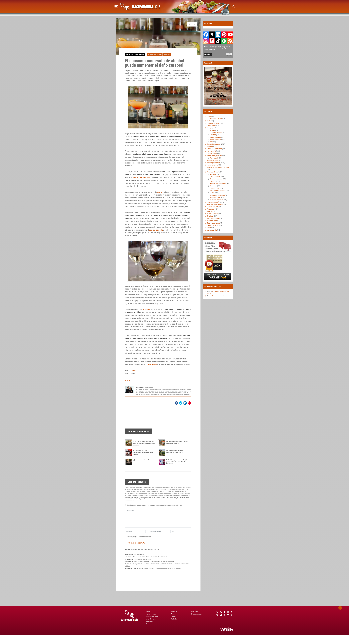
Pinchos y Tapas (214, 188)
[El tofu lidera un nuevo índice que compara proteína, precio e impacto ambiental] (129, 443)
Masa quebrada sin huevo (219, 296)
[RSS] (231, 614)
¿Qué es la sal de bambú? (141, 460)
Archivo (173, 614)
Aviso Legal (194, 611)
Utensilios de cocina (212, 225)
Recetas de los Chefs (213, 202)
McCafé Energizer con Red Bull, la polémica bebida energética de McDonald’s (176, 462)
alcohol (159, 192)
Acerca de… (174, 611)
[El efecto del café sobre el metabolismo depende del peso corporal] (129, 452)
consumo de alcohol (156, 230)
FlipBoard (212, 41)
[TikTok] (224, 614)
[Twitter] (221, 611)
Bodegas (212, 130)
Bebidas (209, 116)
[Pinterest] (228, 611)
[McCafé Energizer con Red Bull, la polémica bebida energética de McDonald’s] (162, 461)
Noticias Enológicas (215, 139)
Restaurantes (210, 209)
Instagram (206, 41)
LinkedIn (218, 34)
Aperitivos (213, 174)
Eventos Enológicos (215, 137)
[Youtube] (231, 611)
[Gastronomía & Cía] (140, 6)
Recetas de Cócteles (216, 118)
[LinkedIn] (224, 611)
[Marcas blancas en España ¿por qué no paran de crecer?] (162, 443)
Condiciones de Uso (196, 614)
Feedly (224, 41)
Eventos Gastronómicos (213, 144)
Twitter (212, 34)
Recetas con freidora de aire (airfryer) (218, 167)
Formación (210, 146)
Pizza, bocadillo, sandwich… (218, 190)
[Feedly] (228, 614)
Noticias (148, 611)
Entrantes (212, 181)
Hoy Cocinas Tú (211, 151)
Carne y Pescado (215, 176)
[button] (116, 6)
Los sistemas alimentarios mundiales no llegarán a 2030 (175, 451)
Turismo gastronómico (213, 223)
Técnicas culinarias (212, 214)
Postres (212, 193)
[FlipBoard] (221, 614)
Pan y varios (213, 186)
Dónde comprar (211, 125)
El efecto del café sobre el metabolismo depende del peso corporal (143, 452)
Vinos (211, 142)
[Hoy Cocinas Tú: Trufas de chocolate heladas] (189, 24)
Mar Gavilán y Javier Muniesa (135, 54)
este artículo (152, 365)
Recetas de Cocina (212, 172)
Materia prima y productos (214, 156)
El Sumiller (213, 135)
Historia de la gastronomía (214, 149)
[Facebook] (217, 611)
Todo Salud (167, 54)
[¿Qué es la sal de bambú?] (129, 461)
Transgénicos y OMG (213, 218)
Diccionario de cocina (213, 123)
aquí (180, 568)
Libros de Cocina (212, 153)
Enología (209, 128)
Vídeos (209, 228)
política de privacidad (145, 537)
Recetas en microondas (216, 200)
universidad (147, 309)
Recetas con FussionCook (217, 195)
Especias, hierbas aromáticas (218, 183)
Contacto (173, 616)
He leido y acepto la (139, 537)
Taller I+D (209, 211)
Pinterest (224, 34)
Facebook (206, 34)
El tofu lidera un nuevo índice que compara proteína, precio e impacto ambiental (144, 443)
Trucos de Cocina (212, 221)
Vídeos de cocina (212, 230)
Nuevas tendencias (212, 165)
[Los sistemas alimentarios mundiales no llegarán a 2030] (162, 452)
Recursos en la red (212, 207)
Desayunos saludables (216, 179)
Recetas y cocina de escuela (215, 204)
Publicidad (174, 619)
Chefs (208, 121)
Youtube (230, 34)
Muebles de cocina (212, 160)
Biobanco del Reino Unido (142, 177)
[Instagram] (217, 614)
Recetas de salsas (215, 197)
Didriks (133, 370)
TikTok (218, 41)
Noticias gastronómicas (155, 54)
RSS (230, 41)
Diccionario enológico (216, 132)
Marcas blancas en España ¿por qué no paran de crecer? (177, 442)
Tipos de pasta (214, 158)
